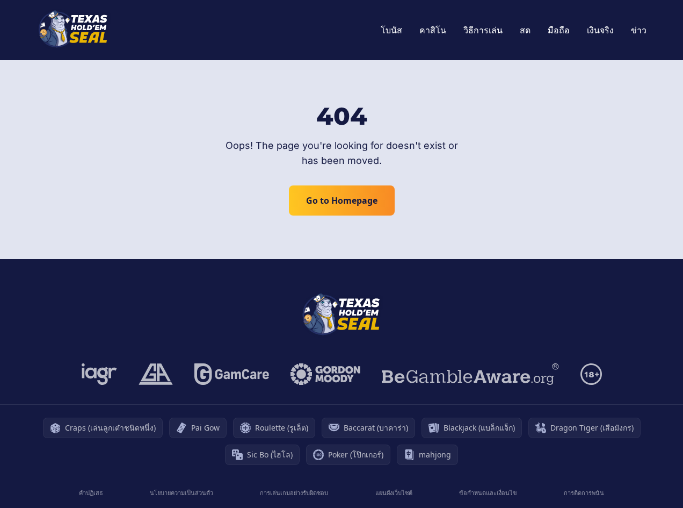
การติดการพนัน (584, 493)
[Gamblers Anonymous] (156, 374)
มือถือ (559, 30)
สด (525, 30)
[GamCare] (231, 374)
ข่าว (638, 30)
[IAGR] (99, 374)
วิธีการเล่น (483, 30)
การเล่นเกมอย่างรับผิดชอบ (294, 493)
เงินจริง (600, 30)
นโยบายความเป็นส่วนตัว (181, 493)
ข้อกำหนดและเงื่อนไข (488, 493)
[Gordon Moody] (325, 374)
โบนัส (391, 30)
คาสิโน (432, 30)
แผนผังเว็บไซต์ (393, 493)
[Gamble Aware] (470, 374)
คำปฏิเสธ (91, 493)
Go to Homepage (341, 200)
